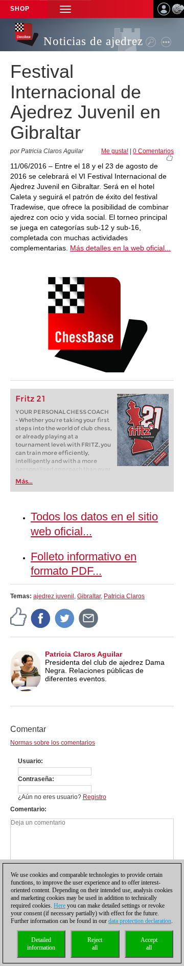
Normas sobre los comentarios (52, 742)
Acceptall (149, 943)
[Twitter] (65, 617)
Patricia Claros (124, 596)
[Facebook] (41, 617)
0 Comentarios (153, 151)
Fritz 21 (30, 399)
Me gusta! (114, 151)
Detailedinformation (41, 943)
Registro (94, 797)
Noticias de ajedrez (93, 41)
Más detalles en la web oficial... (120, 248)
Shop (20, 8)
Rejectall (94, 943)
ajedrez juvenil (53, 596)
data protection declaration (139, 921)
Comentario (27, 809)
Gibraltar (89, 596)
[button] (65, 9)
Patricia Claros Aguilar (83, 654)
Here (59, 905)
